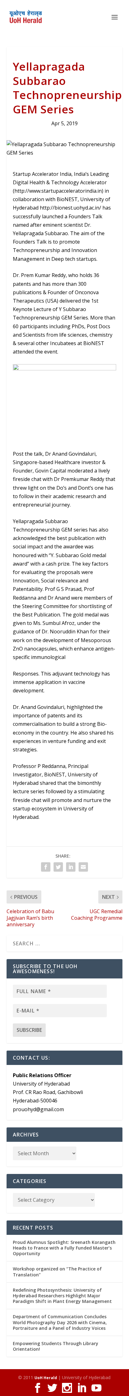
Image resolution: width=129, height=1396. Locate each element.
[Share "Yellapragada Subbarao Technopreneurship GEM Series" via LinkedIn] (70, 867)
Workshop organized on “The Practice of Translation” (57, 1271)
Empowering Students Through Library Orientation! (55, 1346)
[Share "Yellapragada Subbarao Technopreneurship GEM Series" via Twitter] (58, 867)
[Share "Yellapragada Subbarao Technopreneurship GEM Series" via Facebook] (45, 867)
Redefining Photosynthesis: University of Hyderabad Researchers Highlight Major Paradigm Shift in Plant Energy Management (62, 1295)
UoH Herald (45, 1377)
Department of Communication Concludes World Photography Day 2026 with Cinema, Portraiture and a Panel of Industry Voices (60, 1322)
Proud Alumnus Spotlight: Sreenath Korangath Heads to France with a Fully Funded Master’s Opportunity (64, 1247)
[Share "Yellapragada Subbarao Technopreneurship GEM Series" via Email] (83, 867)
